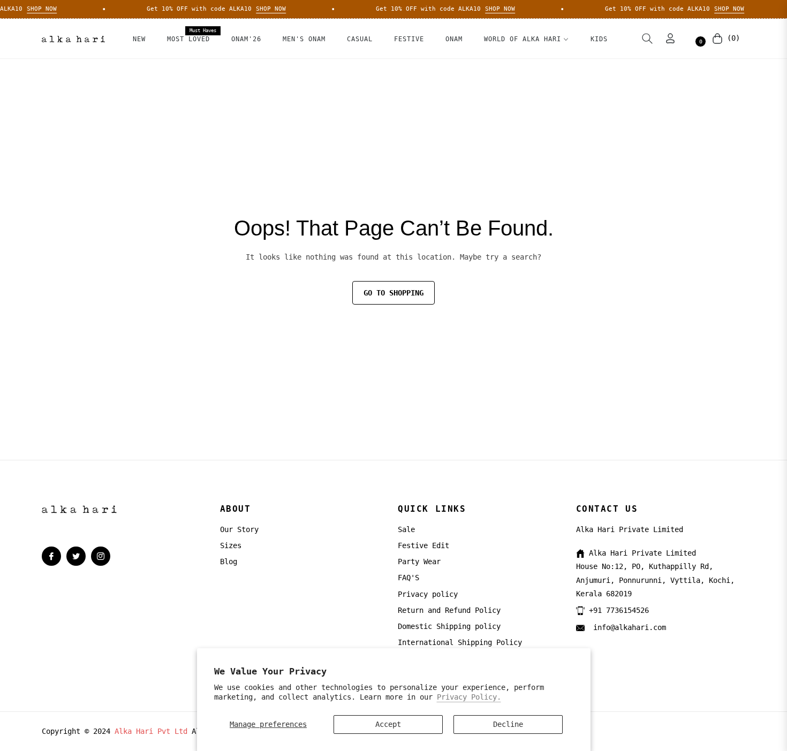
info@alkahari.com (627, 627)
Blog (228, 561)
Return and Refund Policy (449, 610)
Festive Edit (423, 545)
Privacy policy (428, 594)
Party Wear (419, 561)
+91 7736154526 (619, 610)
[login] (670, 38)
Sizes (230, 545)
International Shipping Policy (460, 642)
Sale (406, 529)
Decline (508, 724)
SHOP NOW (35, 8)
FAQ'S (408, 577)
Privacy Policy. (469, 697)
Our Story (239, 529)
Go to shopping (393, 293)
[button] (647, 38)
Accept (388, 724)
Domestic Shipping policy (449, 626)
